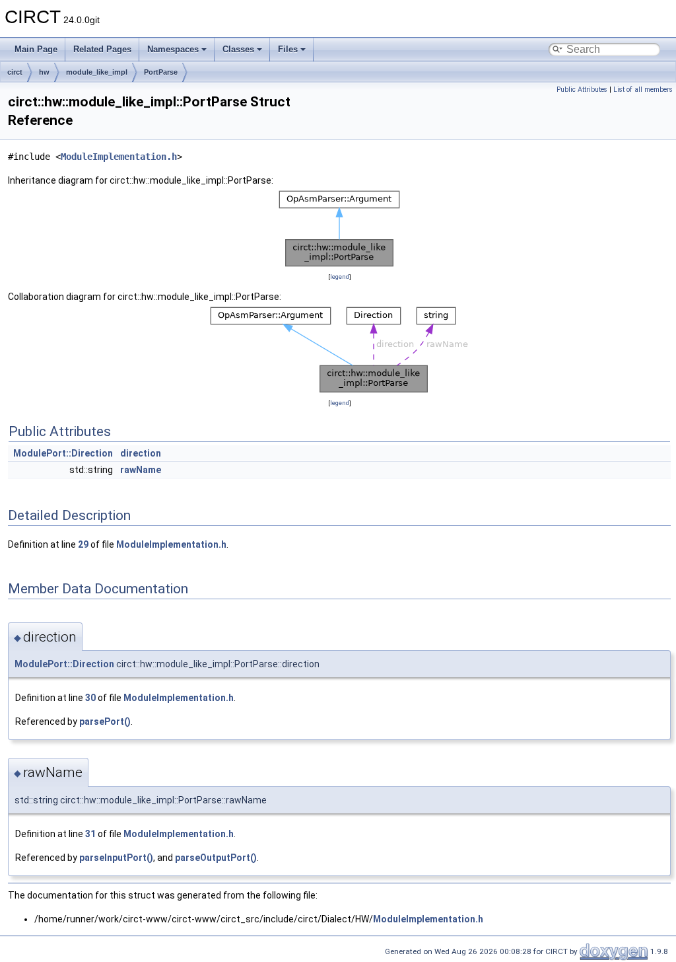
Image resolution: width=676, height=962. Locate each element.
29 (83, 544)
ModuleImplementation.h (119, 156)
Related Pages (102, 49)
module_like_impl (96, 72)
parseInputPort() (116, 857)
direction (140, 453)
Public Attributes (582, 89)
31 (90, 834)
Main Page (36, 49)
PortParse (161, 72)
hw (44, 72)
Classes (238, 49)
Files (288, 49)
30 (90, 697)
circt (14, 72)
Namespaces (173, 49)
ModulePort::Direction (63, 453)
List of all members (643, 89)
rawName (140, 469)
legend (339, 276)
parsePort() (105, 721)
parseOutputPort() (216, 857)
